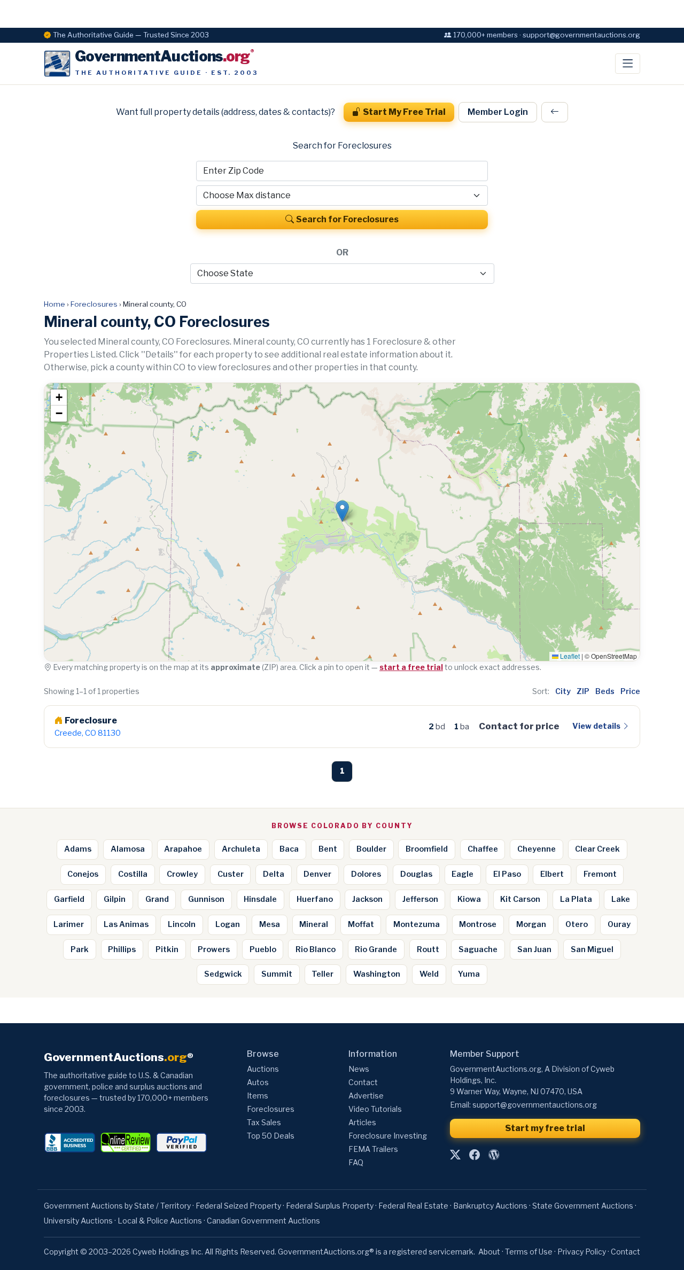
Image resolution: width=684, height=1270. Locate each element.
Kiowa (469, 899)
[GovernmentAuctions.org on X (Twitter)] (455, 1155)
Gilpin (115, 899)
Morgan (531, 924)
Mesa (269, 924)
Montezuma (416, 924)
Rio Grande (376, 949)
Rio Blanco (316, 949)
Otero (576, 924)
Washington (376, 974)
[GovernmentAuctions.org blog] (493, 1155)
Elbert (552, 874)
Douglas (416, 874)
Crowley (182, 874)
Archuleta (241, 849)
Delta (273, 874)
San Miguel (592, 949)
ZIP (583, 691)
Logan (227, 924)
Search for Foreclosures (347, 219)
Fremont (600, 874)
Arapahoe (183, 849)
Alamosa (128, 849)
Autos (258, 1082)
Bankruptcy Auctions (490, 1205)
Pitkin (167, 949)
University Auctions (78, 1220)
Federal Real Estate (413, 1205)
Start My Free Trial (404, 112)
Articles (362, 1122)
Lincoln (182, 924)
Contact (363, 1082)
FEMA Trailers (373, 1149)
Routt (428, 949)
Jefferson (420, 899)
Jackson (367, 899)
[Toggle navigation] (627, 63)
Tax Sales (264, 1122)
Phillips (122, 949)
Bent (327, 849)
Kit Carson (520, 899)
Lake (620, 899)
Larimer (68, 924)
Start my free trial (545, 1128)
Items (257, 1095)
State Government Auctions (582, 1205)
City (563, 691)
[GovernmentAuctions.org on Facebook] (474, 1155)
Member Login (498, 112)
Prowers (214, 949)
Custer (230, 874)
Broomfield (427, 849)
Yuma (469, 974)
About (489, 1251)
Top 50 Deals (270, 1135)
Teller (322, 974)
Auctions (263, 1068)
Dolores (366, 874)
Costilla (132, 874)
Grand (157, 899)
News (358, 1068)
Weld (429, 974)
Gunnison (206, 899)
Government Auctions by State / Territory (117, 1205)
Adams (77, 849)
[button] (342, 511)
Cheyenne (536, 849)
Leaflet (569, 655)
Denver (317, 874)
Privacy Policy (581, 1251)
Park (80, 949)
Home (54, 304)
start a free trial (411, 667)
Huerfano (315, 899)
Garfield (69, 899)
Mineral (313, 924)
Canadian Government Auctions (263, 1220)
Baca (289, 849)
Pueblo (263, 949)
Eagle (462, 874)
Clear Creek (597, 849)
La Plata (576, 899)
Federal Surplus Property (330, 1205)
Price (630, 691)
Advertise (366, 1095)
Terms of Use (529, 1251)
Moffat (361, 924)
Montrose (477, 924)
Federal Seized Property (238, 1205)
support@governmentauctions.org (534, 1104)
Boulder (371, 849)
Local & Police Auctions (160, 1220)
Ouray (619, 924)
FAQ (355, 1162)
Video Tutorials (375, 1108)
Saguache (478, 949)
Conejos (82, 874)
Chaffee (483, 849)
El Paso (507, 874)
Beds (605, 691)
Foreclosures (94, 304)
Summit (276, 974)
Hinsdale (260, 899)
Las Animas (126, 924)
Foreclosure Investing (387, 1135)
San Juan (534, 949)
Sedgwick (223, 974)
